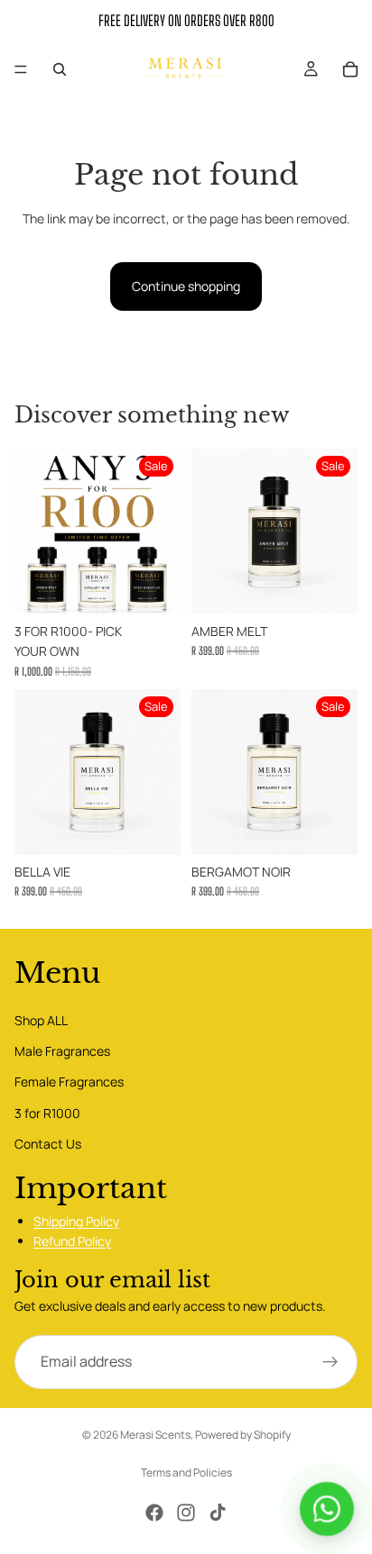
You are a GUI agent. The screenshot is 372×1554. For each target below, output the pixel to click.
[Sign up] (330, 1362)
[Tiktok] (217, 1512)
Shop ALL (41, 1020)
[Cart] (350, 69)
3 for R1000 (47, 1113)
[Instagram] (186, 1512)
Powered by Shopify (243, 1434)
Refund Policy (72, 1241)
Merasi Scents (155, 1434)
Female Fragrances (69, 1082)
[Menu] (21, 69)
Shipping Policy (76, 1221)
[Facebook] (154, 1512)
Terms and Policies (186, 1472)
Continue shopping (186, 286)
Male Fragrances (62, 1050)
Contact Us (47, 1143)
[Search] (59, 69)
